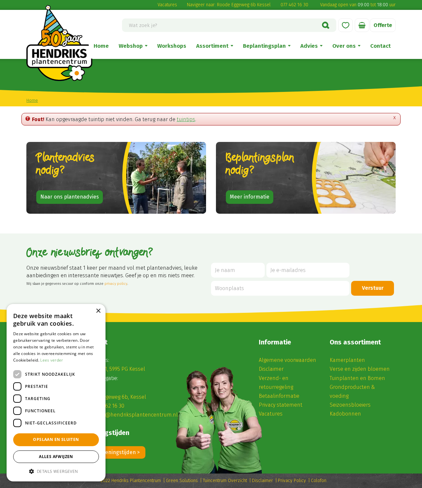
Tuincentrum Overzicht (225, 480)
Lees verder (51, 360)
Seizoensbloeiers (350, 405)
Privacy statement (280, 405)
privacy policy (116, 284)
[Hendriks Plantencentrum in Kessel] (59, 43)
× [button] (98, 311)
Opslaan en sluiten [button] (56, 439)
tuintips (186, 119)
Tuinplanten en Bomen (357, 378)
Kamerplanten (347, 360)
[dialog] (56, 392)
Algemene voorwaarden (287, 360)
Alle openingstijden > (114, 452)
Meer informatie (249, 197)
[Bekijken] (362, 25)
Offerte (383, 25)
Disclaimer (271, 369)
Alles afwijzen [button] (56, 456)
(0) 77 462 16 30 (106, 406)
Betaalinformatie (279, 396)
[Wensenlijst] (345, 25)
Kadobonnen (345, 414)
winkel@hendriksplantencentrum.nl (134, 415)
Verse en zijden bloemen (360, 369)
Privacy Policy (292, 480)
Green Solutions (182, 480)
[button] (56, 471)
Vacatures (167, 5)
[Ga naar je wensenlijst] (345, 25)
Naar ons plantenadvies (69, 197)
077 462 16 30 (294, 5)
